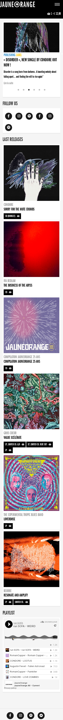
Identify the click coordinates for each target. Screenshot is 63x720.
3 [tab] (29, 90)
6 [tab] (44, 90)
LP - (7, 450)
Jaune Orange (17, 5)
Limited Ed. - (20, 602)
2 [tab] (23, 90)
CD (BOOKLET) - (11, 216)
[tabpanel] (31, 49)
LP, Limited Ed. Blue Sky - (38, 444)
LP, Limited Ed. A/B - (13, 444)
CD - (7, 292)
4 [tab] (34, 90)
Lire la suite (8, 83)
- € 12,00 (56, 14)
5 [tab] (39, 90)
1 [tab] (18, 90)
